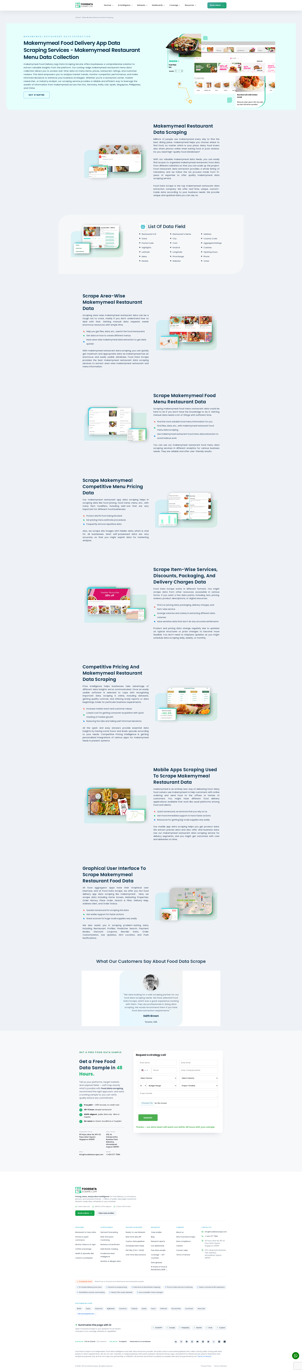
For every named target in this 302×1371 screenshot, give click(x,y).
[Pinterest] (203, 1342)
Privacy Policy (206, 1366)
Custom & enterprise (84, 1258)
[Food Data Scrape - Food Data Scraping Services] (84, 5)
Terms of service (183, 1255)
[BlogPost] (214, 1342)
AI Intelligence (124, 5)
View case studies (106, 1213)
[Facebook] (187, 1342)
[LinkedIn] (176, 1342)
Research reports (158, 1241)
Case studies (156, 1232)
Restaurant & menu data (85, 1232)
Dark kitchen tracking (109, 1249)
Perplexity (185, 1328)
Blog (152, 1237)
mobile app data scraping (172, 826)
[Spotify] (219, 1342)
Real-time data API (133, 1237)
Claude (172, 1328)
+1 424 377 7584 (113, 1154)
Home (78, 17)
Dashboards (157, 5)
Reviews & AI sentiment (110, 1244)
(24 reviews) (90, 1341)
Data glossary (156, 1262)
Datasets (141, 5)
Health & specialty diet (84, 1253)
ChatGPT (158, 1328)
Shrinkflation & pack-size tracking (92, 1292)
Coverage (173, 5)
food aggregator (97, 887)
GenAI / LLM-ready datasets (121, 1292)
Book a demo (83, 1213)
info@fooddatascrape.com (91, 1154)
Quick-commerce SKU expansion (212, 1287)
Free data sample (158, 1250)
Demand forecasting (109, 1232)
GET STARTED (37, 94)
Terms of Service (204, 1356)
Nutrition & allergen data (111, 1261)
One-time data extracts (136, 1255)
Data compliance (183, 1241)
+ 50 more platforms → (86, 1314)
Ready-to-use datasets (135, 1232)
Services (107, 5)
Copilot (222, 1328)
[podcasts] (224, 1342)
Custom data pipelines (135, 1241)
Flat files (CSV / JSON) (135, 1250)
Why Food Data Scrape (185, 1237)
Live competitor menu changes (151, 1292)
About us (180, 1232)
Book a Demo (217, 5)
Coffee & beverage (83, 1249)
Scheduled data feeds (135, 1246)
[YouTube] (197, 1342)
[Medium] (208, 1342)
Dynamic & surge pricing (117, 1287)
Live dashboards (157, 1246)
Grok (210, 1328)
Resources (189, 5)
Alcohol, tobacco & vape (85, 1244)
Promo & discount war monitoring (180, 1287)
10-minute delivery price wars (90, 1287)
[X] (181, 1342)
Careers (179, 1246)
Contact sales (182, 1250)
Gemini (199, 1328)
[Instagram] (192, 1342)
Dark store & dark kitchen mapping (147, 1287)
